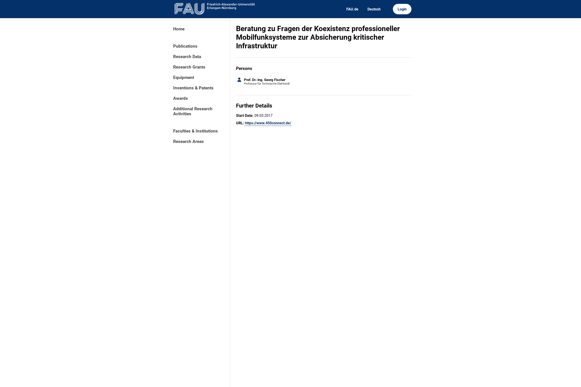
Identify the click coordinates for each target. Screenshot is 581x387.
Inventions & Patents (193, 88)
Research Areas (188, 141)
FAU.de (352, 9)
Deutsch (374, 9)
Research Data (187, 56)
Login (402, 9)
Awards (180, 98)
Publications (185, 46)
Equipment (183, 77)
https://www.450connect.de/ (268, 123)
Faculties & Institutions (195, 131)
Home (179, 29)
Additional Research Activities (192, 111)
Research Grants (189, 67)
